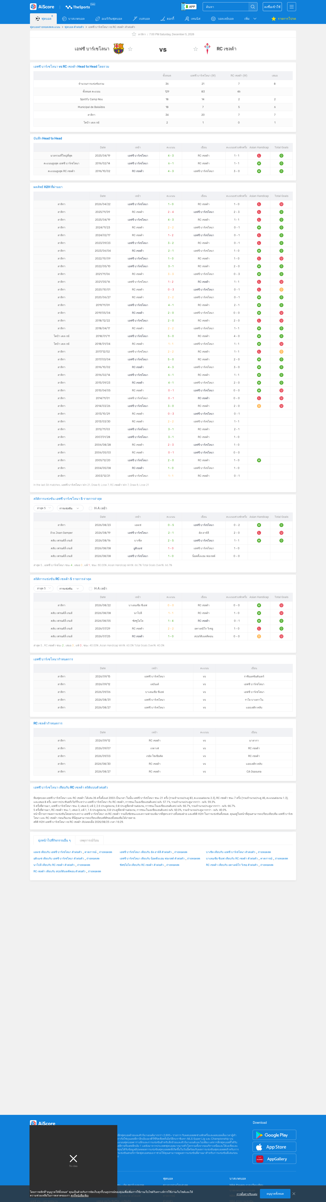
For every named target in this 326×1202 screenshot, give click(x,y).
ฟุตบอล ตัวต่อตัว (74, 27)
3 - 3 (171, 274)
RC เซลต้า (226, 48)
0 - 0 (171, 605)
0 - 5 (171, 525)
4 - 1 (170, 305)
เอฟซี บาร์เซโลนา (92, 48)
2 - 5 (171, 540)
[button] (250, 18)
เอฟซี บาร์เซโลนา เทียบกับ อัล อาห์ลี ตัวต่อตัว (146, 852)
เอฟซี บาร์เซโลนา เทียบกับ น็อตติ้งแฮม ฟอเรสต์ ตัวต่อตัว (152, 858)
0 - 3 (171, 289)
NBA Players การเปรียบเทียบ (246, 1184)
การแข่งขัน (66, 508)
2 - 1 (170, 250)
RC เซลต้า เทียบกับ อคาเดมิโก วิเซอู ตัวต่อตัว (232, 864)
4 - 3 (171, 155)
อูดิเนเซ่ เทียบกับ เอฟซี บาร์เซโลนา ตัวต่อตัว (58, 858)
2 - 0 (171, 312)
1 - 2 (170, 235)
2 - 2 (171, 227)
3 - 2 (171, 243)
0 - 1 (171, 390)
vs (204, 676)
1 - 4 (170, 620)
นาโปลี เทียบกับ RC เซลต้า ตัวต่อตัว (54, 864)
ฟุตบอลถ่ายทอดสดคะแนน (45, 27)
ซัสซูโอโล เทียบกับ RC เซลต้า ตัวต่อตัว (142, 864)
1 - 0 (171, 204)
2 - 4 (171, 212)
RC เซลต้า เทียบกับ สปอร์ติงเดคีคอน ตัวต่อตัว (59, 871)
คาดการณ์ (90, 852)
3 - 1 (170, 266)
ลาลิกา (142, 34)
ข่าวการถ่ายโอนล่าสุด (175, 1184)
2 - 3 (171, 444)
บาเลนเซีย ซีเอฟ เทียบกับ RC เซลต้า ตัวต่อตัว (232, 858)
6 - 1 (170, 163)
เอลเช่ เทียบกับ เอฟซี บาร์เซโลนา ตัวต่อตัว (57, 852)
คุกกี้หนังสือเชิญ (79, 1195)
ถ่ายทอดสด (105, 852)
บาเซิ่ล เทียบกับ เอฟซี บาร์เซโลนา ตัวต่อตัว (230, 852)
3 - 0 (171, 406)
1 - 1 (170, 343)
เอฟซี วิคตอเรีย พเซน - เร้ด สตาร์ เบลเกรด (120, 1184)
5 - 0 (171, 336)
